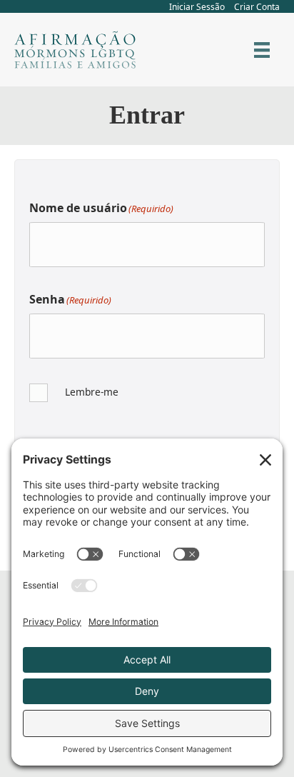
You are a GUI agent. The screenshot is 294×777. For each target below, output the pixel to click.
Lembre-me (91, 391)
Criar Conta (257, 7)
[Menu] (262, 50)
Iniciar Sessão (197, 7)
